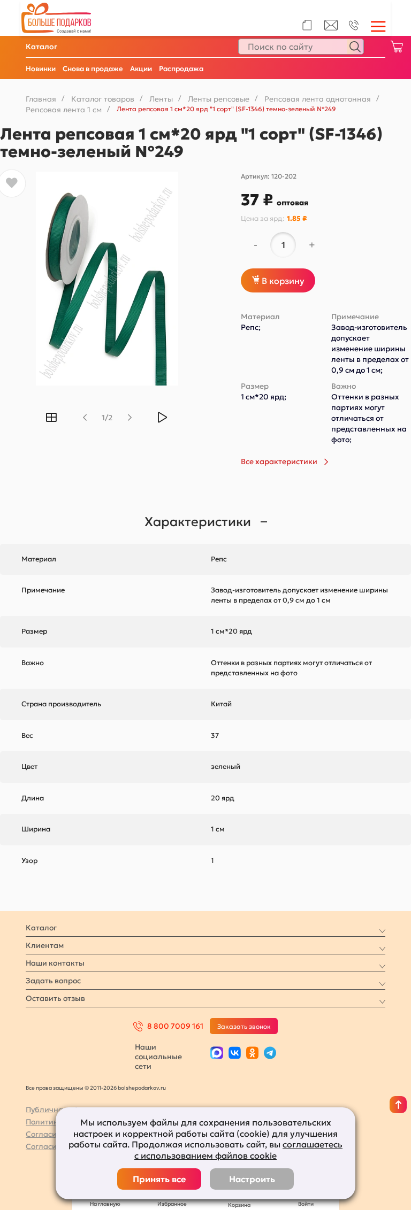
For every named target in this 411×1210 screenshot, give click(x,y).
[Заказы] (307, 25)
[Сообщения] (331, 28)
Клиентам (45, 945)
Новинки (41, 68)
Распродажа (181, 68)
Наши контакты (55, 963)
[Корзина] (396, 46)
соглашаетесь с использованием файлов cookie (238, 1150)
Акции (141, 68)
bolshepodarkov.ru (142, 1087)
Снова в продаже (93, 68)
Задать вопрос (53, 980)
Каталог (41, 46)
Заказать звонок (244, 1026)
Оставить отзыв (55, 998)
